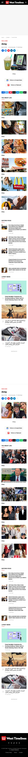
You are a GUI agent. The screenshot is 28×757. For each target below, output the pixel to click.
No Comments (12, 47)
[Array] (14, 62)
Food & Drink (4, 40)
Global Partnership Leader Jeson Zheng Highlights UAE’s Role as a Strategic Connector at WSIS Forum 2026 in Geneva (17, 251)
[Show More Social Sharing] (17, 50)
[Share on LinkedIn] (11, 50)
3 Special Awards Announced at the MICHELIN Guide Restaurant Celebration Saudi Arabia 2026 (17, 261)
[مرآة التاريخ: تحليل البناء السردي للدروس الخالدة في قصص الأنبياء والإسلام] (14, 312)
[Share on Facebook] (2, 50)
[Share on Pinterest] (8, 50)
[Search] (26, 2)
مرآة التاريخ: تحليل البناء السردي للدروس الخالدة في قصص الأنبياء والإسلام (15, 321)
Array (2, 117)
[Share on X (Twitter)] (5, 50)
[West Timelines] (15, 2)
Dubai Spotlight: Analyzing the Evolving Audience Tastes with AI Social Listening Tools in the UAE (14, 298)
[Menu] (2, 2)
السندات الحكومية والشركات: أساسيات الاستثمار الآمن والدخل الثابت (14, 343)
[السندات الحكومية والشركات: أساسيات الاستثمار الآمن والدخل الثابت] (14, 334)
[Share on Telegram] (14, 50)
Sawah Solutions (15, 750)
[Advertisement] (14, 20)
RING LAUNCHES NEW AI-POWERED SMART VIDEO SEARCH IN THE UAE (17, 269)
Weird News (4, 388)
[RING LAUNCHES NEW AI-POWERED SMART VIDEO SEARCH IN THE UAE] (4, 270)
